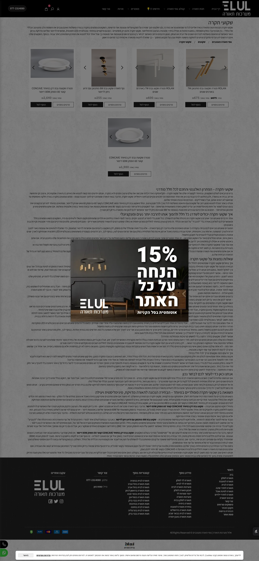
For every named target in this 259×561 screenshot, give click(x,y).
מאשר (25, 555)
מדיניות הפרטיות (43, 555)
